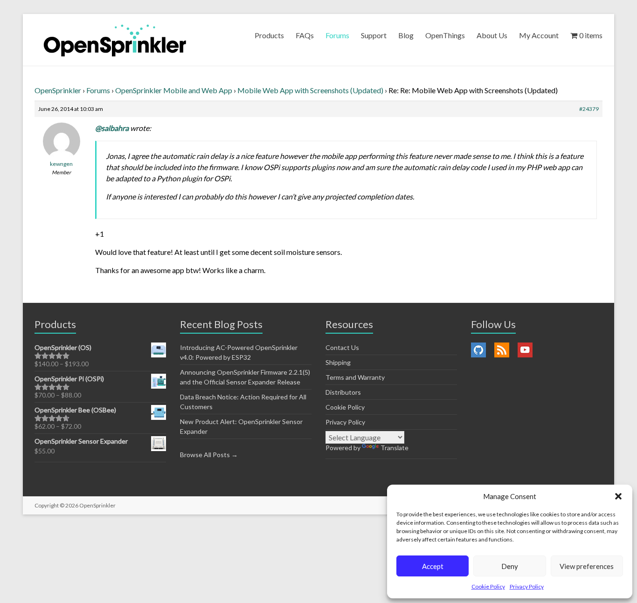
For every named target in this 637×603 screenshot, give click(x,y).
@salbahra (112, 127)
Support (374, 35)
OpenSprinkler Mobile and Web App (173, 90)
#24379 (589, 108)
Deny (509, 566)
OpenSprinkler (58, 90)
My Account (539, 35)
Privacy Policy (527, 586)
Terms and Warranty (355, 377)
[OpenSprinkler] (115, 39)
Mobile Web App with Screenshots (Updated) (310, 90)
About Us (492, 35)
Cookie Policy (488, 586)
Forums (337, 35)
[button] (618, 496)
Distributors (343, 392)
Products (269, 35)
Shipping (338, 362)
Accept (432, 566)
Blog (406, 35)
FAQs (305, 35)
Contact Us (342, 347)
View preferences (587, 566)
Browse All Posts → (209, 455)
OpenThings (445, 35)
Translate (395, 448)
